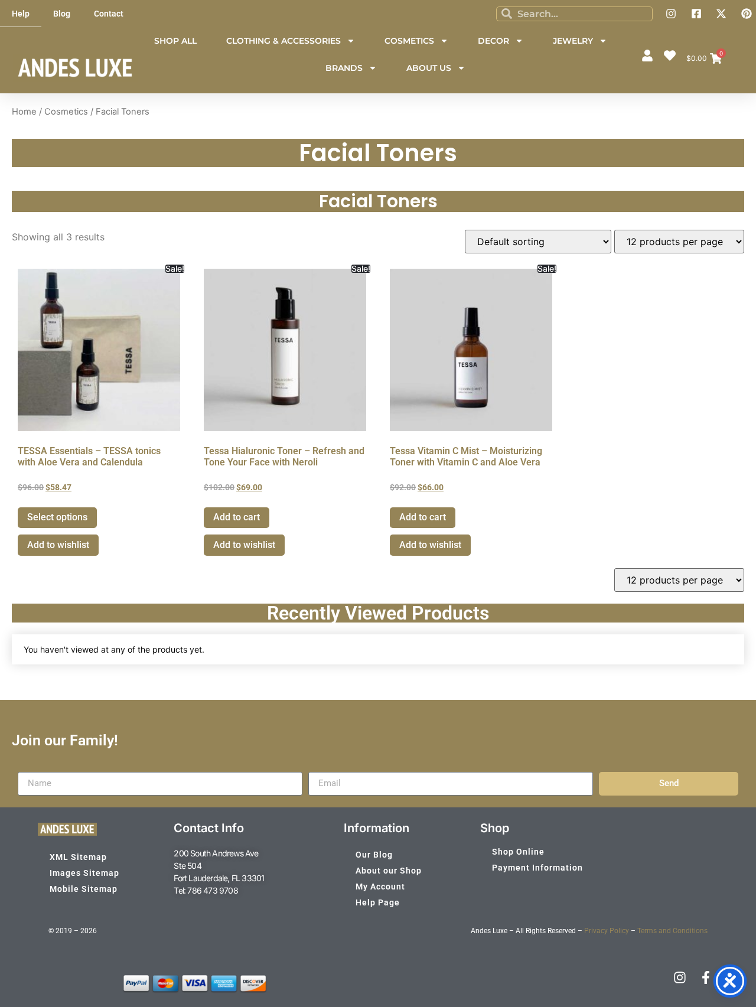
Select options (57, 517)
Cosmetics (409, 40)
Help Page (378, 902)
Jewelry (573, 40)
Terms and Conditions (672, 931)
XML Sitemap (78, 857)
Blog (61, 13)
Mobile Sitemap (84, 889)
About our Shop (389, 870)
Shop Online (518, 851)
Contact (108, 13)
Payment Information (537, 867)
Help (21, 13)
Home (24, 111)
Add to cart (236, 517)
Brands (344, 68)
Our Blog (374, 854)
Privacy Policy (606, 931)
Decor (493, 40)
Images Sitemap (84, 873)
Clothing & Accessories (283, 40)
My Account (380, 886)
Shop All (175, 40)
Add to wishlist (58, 544)
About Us (428, 68)
